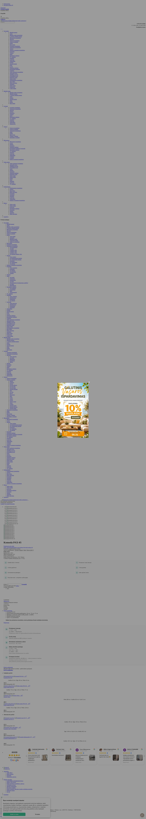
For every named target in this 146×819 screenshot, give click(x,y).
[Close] (89, 382)
